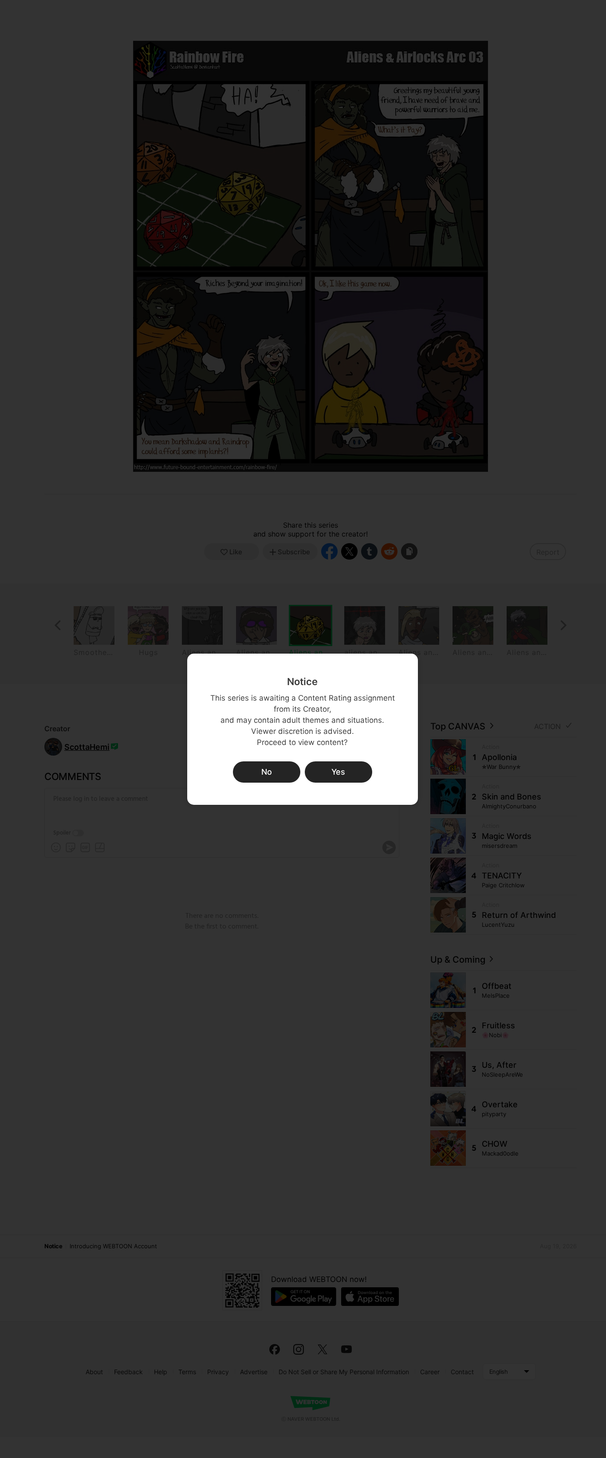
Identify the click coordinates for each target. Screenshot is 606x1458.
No (266, 771)
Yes (338, 771)
